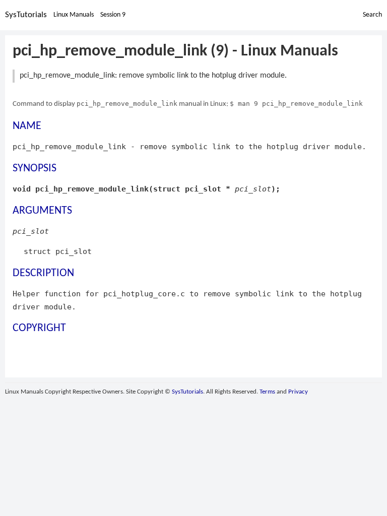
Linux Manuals (73, 15)
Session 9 (112, 15)
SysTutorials (26, 15)
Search (372, 15)
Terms (267, 392)
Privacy (298, 392)
